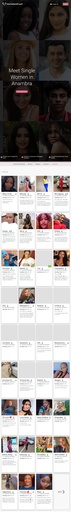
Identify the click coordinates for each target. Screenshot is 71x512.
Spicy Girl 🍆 (58, 274)
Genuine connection (7, 199)
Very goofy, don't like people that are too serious (62, 199)
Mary (39, 492)
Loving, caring (23, 423)
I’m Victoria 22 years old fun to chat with (61, 314)
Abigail (58, 380)
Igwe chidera (42, 417)
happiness (6, 492)
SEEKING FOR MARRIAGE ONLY (44, 199)
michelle (6, 343)
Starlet (40, 380)
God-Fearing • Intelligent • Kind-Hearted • (27, 311)
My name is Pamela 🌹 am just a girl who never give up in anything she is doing (26, 501)
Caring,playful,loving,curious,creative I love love (27, 385)
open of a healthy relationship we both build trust (44, 348)
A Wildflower (40, 385)
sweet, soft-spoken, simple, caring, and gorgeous (61, 461)
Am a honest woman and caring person (8, 425)
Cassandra (59, 268)
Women (30, 164)
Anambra (46, 164)
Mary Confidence (8, 194)
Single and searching (25, 274)
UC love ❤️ (7, 417)
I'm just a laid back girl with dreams (62, 385)
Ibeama (40, 306)
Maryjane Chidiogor (25, 306)
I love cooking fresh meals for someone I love (44, 351)
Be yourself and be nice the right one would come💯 (44, 497)
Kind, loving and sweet (25, 425)
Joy (38, 268)
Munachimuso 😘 (60, 343)
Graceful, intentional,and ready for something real (27, 236)
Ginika (57, 231)
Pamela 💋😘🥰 (25, 492)
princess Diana (8, 380)
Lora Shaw (24, 417)
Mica (22, 231)
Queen (5, 231)
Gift (38, 231)
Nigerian (38, 164)
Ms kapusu (59, 194)
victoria (58, 306)
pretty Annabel (8, 455)
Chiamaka (59, 417)
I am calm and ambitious (61, 387)
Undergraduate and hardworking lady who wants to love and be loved (27, 389)
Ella (4, 306)
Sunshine (24, 343)
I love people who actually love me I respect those (27, 497)
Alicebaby (41, 455)
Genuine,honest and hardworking (7, 202)
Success (6, 268)
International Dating (19, 164)
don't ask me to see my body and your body (9, 423)
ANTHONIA (60, 455)
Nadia (22, 268)
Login (65, 4)
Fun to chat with (58, 311)
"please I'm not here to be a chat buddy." (9, 236)
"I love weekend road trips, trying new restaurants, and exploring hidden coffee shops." (9, 240)
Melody (23, 194)
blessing (23, 455)
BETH (39, 194)
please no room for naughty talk (9, 274)
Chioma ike (24, 380)
